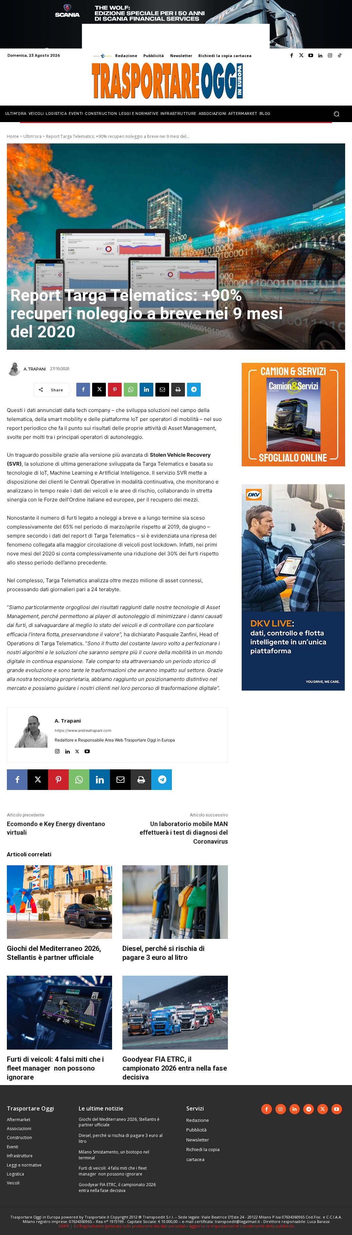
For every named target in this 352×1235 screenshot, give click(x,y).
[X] (99, 390)
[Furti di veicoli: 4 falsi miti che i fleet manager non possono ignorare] (59, 1012)
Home (13, 136)
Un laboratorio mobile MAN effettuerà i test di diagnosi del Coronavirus (184, 832)
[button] (336, 114)
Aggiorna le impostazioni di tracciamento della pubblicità (241, 1225)
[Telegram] (194, 390)
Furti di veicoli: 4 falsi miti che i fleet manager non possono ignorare (55, 1068)
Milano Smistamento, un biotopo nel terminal (114, 1155)
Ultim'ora (32, 136)
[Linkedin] (320, 56)
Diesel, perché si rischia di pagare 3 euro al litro (163, 953)
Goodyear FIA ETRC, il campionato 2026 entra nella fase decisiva (174, 1068)
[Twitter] (301, 56)
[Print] (178, 390)
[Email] (162, 390)
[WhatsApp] (131, 390)
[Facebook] (291, 56)
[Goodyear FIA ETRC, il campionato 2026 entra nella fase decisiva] (175, 1012)
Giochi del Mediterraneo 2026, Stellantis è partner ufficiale (54, 953)
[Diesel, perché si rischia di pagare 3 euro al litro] (175, 902)
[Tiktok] (339, 56)
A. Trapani (35, 369)
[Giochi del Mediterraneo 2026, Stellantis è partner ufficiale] (59, 902)
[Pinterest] (115, 390)
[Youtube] (311, 56)
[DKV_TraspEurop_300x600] (293, 696)
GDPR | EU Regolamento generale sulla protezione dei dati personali (122, 1225)
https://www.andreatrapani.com (83, 730)
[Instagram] (330, 56)
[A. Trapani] (15, 369)
